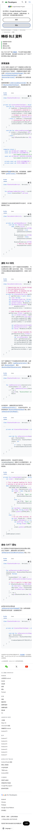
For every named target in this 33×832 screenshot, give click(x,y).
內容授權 (22, 654)
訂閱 (26, 823)
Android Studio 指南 (6, 762)
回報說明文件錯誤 (6, 783)
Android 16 (4, 741)
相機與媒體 (4, 707)
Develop (15, 30)
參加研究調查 (4, 788)
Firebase (3, 805)
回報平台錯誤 (4, 780)
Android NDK (4, 773)
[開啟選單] (2, 2)
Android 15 (4, 744)
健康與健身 (4, 705)
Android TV (4, 731)
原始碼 (3, 684)
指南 (13, 32)
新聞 (2, 686)
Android (3, 675)
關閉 (16, 20)
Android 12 (4, 752)
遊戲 (2, 699)
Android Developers (6, 30)
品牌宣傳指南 (14, 816)
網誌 (2, 689)
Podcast (3, 692)
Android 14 (4, 746)
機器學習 (3, 702)
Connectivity (7, 32)
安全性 (3, 681)
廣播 (9, 171)
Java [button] (12, 93)
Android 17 (4, 738)
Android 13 (4, 749)
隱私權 (3, 710)
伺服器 (14, 52)
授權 (8, 816)
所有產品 (3, 810)
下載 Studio (4, 770)
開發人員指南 (4, 765)
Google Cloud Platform (7, 807)
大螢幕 (3, 720)
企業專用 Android (6, 678)
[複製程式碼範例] (31, 96)
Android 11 (4, 755)
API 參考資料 (4, 767)
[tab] (5, 93)
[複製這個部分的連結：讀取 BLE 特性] (15, 263)
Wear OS (3, 723)
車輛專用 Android (6, 728)
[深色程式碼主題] (29, 96)
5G (2, 713)
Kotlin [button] (5, 93)
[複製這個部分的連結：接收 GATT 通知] (17, 545)
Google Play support (6, 785)
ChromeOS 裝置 (5, 725)
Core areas (22, 30)
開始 (16, 25)
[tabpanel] (16, 131)
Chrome (3, 802)
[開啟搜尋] (22, 2)
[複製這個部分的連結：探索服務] (11, 64)
